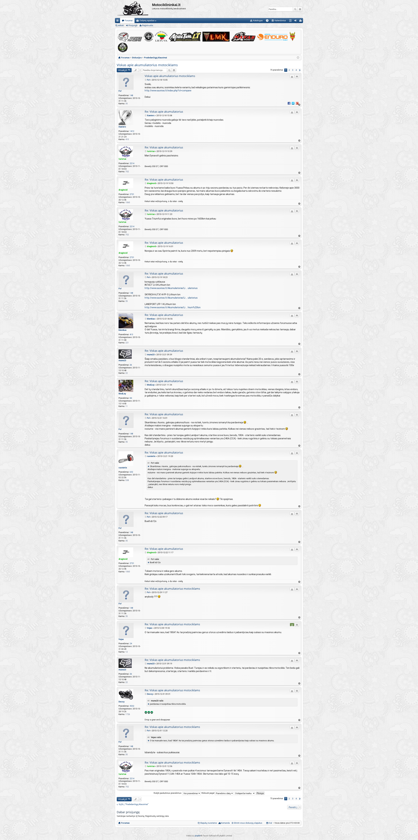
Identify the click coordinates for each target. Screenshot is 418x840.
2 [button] (289, 70)
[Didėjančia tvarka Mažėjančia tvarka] (245, 793)
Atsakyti (122, 70)
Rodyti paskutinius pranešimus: (168, 793)
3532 (132, 706)
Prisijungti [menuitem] (296, 21)
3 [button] (292, 70)
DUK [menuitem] (268, 21)
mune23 (122, 360)
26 (131, 365)
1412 (132, 131)
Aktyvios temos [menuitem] (291, 21)
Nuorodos (118, 21)
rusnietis (123, 468)
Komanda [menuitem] (225, 823)
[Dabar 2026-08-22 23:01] (298, 58)
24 (131, 643)
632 (131, 472)
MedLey (122, 394)
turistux (122, 159)
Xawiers (122, 127)
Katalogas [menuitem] (258, 20)
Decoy (121, 702)
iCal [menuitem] (270, 823)
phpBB (198, 836)
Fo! (120, 91)
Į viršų (299, 105)
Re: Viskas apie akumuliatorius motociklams (172, 588)
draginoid (123, 190)
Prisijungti (133, 25)
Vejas (121, 639)
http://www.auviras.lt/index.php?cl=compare (168, 90)
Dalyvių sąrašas (147, 20)
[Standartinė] (145, 80)
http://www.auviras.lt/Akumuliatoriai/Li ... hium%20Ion (173, 307)
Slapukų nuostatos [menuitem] (208, 823)
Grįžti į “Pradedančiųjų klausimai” (133, 804)
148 (131, 95)
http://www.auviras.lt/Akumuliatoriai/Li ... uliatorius (171, 288)
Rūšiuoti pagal (208, 793)
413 (131, 334)
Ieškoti (295, 9)
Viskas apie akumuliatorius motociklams (147, 65)
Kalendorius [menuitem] (280, 20)
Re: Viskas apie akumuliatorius (164, 111)
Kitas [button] (299, 70)
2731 (132, 194)
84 (131, 398)
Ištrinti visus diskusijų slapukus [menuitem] (248, 823)
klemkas (123, 330)
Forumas (125, 823)
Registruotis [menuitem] (301, 21)
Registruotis (147, 25)
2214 (132, 163)
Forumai (129, 20)
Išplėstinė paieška (300, 9)
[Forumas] (133, 9)
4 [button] (296, 70)
